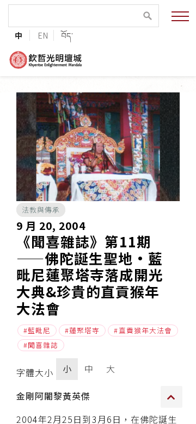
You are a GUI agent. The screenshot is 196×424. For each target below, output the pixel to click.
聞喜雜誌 (43, 345)
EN (43, 35)
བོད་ (67, 35)
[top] (171, 397)
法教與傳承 (41, 209)
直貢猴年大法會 (145, 330)
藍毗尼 (39, 330)
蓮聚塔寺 (84, 330)
